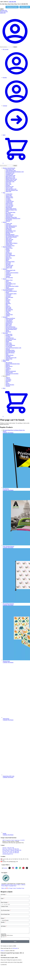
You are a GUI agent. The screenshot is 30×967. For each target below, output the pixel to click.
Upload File (3, 934)
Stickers (4, 431)
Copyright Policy (12, 885)
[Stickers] (14, 430)
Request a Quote (25, 7)
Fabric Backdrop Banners (8, 546)
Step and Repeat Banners (8, 603)
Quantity (3, 922)
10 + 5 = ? (3, 936)
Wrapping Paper (6, 661)
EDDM (4, 833)
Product (2, 918)
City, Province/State (5, 910)
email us (2, 950)
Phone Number (4, 902)
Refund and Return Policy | (7, 884)
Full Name (3, 894)
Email (2, 898)
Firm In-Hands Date (5, 914)
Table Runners (6, 718)
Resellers (5, 77)
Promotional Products (12, 7)
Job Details (3, 926)
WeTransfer (15, 948)
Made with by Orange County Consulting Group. (12, 888)
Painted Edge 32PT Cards (8, 776)
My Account (5, 49)
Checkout (5, 105)
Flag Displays (6, 488)
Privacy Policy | (17, 884)
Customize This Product (8, 432)
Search (15, 46)
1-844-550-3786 (12, 1)
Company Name (4, 906)
